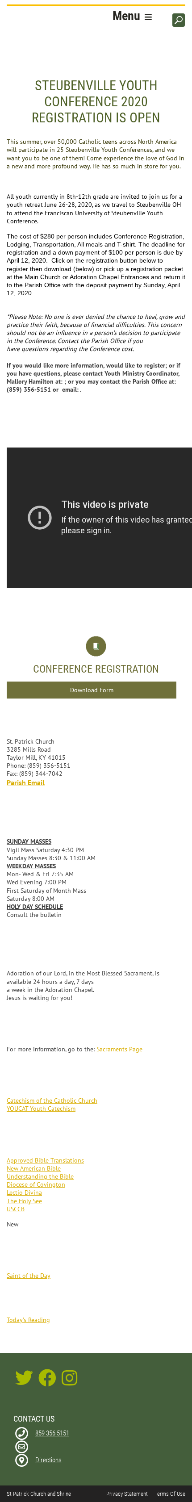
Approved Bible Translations (45, 1160)
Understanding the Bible (40, 1176)
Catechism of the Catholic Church (52, 1100)
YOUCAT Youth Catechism (41, 1109)
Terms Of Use (169, 1494)
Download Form (91, 690)
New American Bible (34, 1168)
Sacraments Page (119, 1049)
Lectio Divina (24, 1192)
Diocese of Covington (36, 1184)
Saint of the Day (28, 1276)
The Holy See (24, 1201)
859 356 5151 (52, 1433)
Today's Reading (28, 1320)
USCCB (16, 1209)
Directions (48, 1460)
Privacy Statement (127, 1494)
